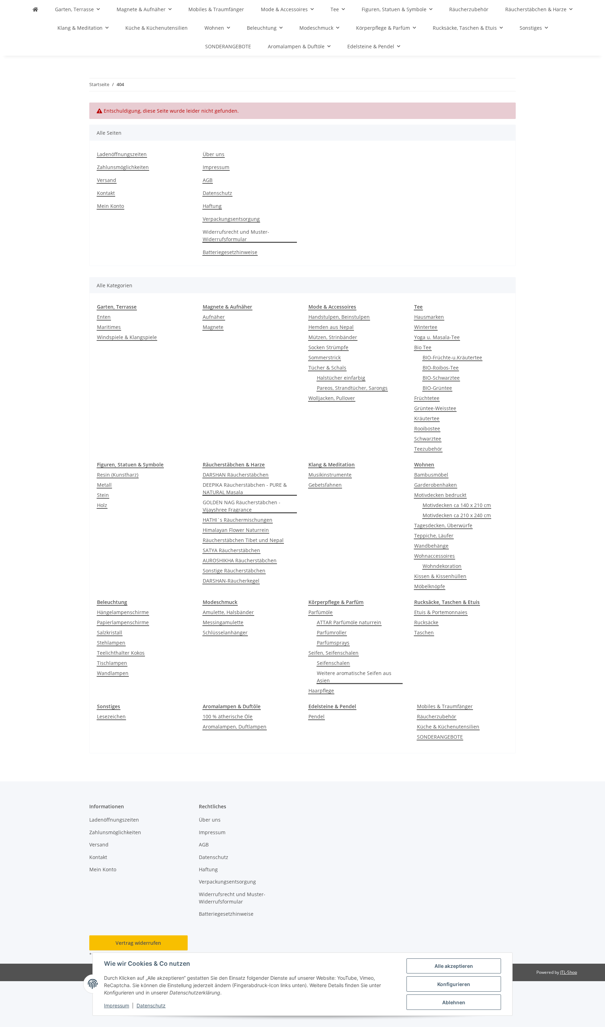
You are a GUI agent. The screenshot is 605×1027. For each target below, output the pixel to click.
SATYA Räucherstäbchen (231, 550)
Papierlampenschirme (123, 622)
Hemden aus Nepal (331, 327)
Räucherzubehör (436, 716)
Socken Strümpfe (328, 347)
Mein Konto (110, 206)
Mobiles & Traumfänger (445, 706)
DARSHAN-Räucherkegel (231, 580)
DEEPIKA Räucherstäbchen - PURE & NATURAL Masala (245, 488)
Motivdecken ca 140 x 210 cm (457, 505)
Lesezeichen (111, 716)
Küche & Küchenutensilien (448, 726)
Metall (104, 484)
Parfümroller (332, 632)
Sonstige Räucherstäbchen (234, 570)
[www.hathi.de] (35, 9)
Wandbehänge (431, 545)
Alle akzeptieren (453, 966)
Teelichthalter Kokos (121, 652)
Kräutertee (426, 418)
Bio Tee (422, 347)
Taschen (424, 632)
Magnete (213, 327)
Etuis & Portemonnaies (440, 612)
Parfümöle (320, 612)
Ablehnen (453, 1002)
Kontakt (106, 193)
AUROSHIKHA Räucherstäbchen (240, 560)
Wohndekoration (442, 566)
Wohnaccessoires (434, 556)
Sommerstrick (324, 357)
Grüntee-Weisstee (435, 408)
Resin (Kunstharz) (117, 474)
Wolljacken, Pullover (331, 398)
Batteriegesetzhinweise (230, 252)
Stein (103, 495)
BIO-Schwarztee (441, 377)
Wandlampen (112, 673)
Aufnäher (214, 317)
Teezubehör (428, 448)
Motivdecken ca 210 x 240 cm (457, 515)
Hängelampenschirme (123, 612)
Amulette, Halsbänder (228, 612)
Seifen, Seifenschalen (333, 652)
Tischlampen (112, 663)
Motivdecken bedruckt (440, 495)
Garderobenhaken (435, 484)
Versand (106, 180)
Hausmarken (429, 317)
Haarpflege (321, 690)
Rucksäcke (426, 622)
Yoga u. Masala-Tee (437, 337)
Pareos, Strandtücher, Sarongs (352, 388)
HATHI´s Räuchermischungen (237, 519)
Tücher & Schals (327, 367)
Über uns (213, 154)
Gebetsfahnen (325, 484)
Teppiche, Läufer (433, 535)
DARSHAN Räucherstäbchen (236, 474)
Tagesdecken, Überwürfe (443, 525)
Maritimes (109, 327)
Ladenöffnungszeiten (122, 154)
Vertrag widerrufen (138, 943)
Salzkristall (109, 632)
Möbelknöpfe (429, 586)
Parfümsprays (333, 642)
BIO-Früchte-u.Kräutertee (452, 357)
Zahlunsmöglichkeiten (123, 167)
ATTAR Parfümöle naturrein (349, 622)
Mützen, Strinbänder (332, 337)
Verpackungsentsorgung (231, 219)
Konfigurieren (453, 984)
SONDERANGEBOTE (440, 736)
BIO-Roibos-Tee (441, 367)
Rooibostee (427, 428)
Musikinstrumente (330, 474)
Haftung (212, 206)
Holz (102, 505)
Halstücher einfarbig (341, 377)
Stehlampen (111, 642)
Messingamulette (223, 622)
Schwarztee (427, 438)
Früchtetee (426, 398)
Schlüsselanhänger (225, 632)
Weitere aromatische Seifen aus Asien (354, 677)
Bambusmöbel (431, 474)
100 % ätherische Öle (227, 716)
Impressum (116, 1005)
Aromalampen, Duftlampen (234, 726)
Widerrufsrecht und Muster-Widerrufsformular (236, 235)
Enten (104, 317)
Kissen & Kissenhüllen (440, 576)
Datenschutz (151, 1005)
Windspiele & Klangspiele (127, 337)
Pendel (316, 716)
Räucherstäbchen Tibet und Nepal (243, 540)
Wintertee (425, 327)
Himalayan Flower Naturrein (236, 530)
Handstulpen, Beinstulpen (339, 317)
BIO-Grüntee (437, 388)
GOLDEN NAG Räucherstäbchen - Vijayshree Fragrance (241, 506)
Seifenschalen (333, 663)
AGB (208, 180)
